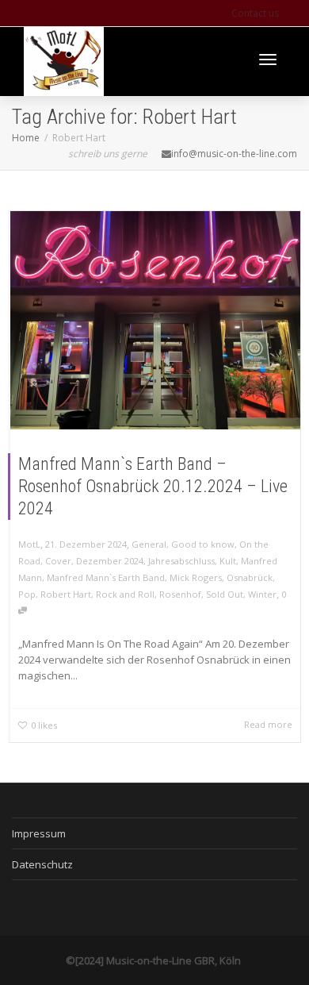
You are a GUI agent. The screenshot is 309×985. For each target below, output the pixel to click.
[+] (155, 320)
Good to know (203, 544)
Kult (227, 561)
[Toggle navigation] (267, 59)
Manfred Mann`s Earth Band (106, 577)
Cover (58, 561)
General (149, 544)
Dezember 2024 (109, 561)
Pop (27, 594)
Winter (262, 594)
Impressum (39, 833)
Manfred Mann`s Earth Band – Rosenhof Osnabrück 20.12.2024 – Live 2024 (153, 486)
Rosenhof (180, 594)
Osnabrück (250, 577)
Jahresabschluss (181, 561)
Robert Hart (65, 594)
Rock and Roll (125, 594)
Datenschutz (42, 864)
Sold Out (224, 594)
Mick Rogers (196, 577)
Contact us (255, 13)
